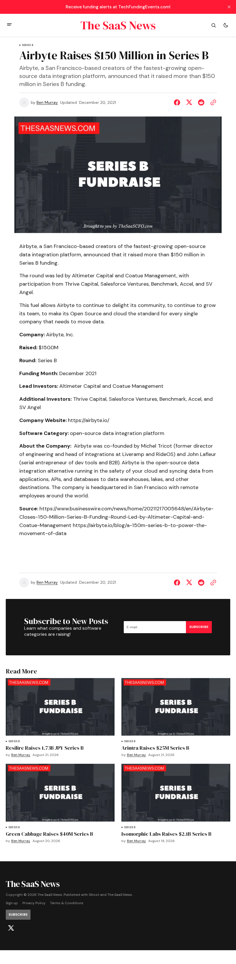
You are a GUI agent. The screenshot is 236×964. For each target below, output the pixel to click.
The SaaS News (119, 895)
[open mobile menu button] (9, 25)
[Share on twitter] (189, 102)
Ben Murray (47, 102)
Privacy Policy (33, 903)
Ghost (94, 895)
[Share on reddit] (201, 102)
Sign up (12, 903)
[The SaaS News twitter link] (11, 928)
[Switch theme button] (225, 25)
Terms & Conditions (66, 903)
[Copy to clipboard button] (212, 102)
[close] (229, 7)
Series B (27, 45)
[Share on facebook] (178, 102)
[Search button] (213, 25)
